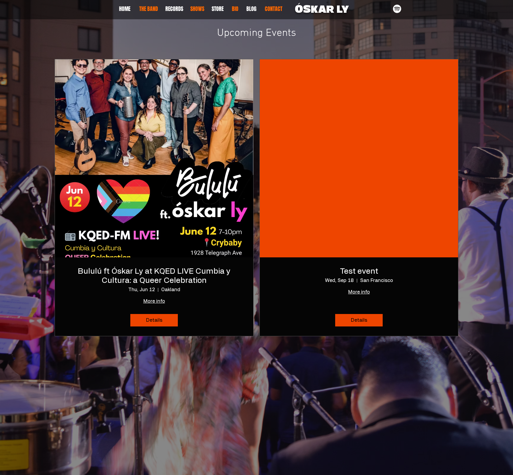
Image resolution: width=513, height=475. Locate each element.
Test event (359, 271)
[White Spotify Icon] (397, 8)
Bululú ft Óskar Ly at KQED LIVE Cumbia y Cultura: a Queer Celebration (154, 275)
